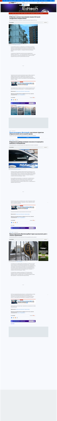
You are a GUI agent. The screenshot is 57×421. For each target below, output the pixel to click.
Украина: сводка (25, 13)
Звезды (28, 0)
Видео (7, 0)
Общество (18, 0)
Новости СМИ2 (12, 323)
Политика (14, 0)
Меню (1, 1)
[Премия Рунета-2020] (18, 2)
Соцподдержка (36, 0)
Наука (39, 0)
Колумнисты (45, 0)
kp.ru (34, 97)
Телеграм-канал (18, 91)
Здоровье (31, 0)
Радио (39, 2)
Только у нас (18, 13)
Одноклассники (27, 91)
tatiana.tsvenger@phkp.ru (21, 94)
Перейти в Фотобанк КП (17, 44)
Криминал (13, 225)
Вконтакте (22, 91)
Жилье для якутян (33, 13)
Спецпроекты (41, 13)
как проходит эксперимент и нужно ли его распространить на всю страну (26, 84)
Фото (4, 0)
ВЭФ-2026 (16, 13)
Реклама (42, 2)
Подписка (46, 2)
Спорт (42, 0)
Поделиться (45, 22)
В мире (26, 0)
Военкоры (22, 13)
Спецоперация (11, 0)
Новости (13, 13)
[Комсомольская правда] (12, 2)
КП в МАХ (29, 13)
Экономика (22, 0)
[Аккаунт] (56, 1)
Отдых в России (37, 13)
